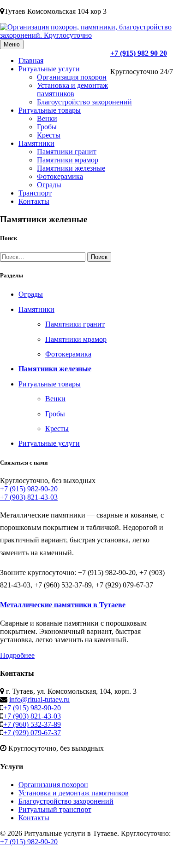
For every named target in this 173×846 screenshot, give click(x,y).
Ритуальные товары (49, 110)
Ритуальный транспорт (54, 809)
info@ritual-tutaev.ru (39, 699)
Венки (47, 118)
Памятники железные (71, 168)
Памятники (36, 143)
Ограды (49, 185)
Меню (12, 44)
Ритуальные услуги (49, 69)
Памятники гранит (66, 151)
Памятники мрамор (67, 160)
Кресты (48, 135)
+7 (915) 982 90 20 (138, 53)
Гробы (47, 127)
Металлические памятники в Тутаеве (62, 605)
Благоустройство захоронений (84, 102)
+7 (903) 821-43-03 (29, 497)
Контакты (33, 201)
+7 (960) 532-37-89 (32, 724)
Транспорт (35, 193)
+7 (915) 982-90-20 (29, 489)
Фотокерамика (60, 176)
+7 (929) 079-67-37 (32, 733)
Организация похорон (72, 77)
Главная (30, 60)
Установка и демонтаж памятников (72, 89)
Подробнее (17, 655)
